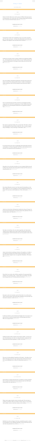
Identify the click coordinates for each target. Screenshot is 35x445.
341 (17, 290)
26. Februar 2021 (17, 333)
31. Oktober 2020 (17, 397)
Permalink (20, 34)
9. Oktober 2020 (17, 418)
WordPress (18, 440)
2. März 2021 (18, 292)
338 (17, 353)
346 (17, 182)
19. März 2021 (18, 142)
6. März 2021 (18, 227)
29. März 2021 (18, 77)
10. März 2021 (18, 184)
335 (17, 416)
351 (17, 76)
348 (17, 141)
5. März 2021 (18, 249)
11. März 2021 (18, 163)
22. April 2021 (18, 14)
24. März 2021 (18, 99)
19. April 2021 (18, 34)
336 (17, 395)
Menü (1, 1)
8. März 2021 (18, 206)
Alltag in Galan (17, 3)
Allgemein (20, 113)
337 (17, 375)
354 (17, 12)
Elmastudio (28, 440)
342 (17, 269)
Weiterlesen (23, 19)
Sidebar (33, 1)
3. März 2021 (18, 271)
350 (17, 98)
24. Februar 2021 (17, 354)
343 (17, 247)
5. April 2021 (18, 55)
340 (17, 311)
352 (17, 54)
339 (17, 332)
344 (17, 225)
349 (17, 120)
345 (17, 204)
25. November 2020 (18, 376)
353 (17, 33)
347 (17, 162)
